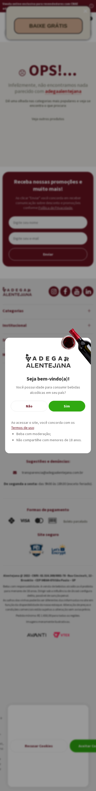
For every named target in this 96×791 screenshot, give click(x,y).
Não (29, 406)
